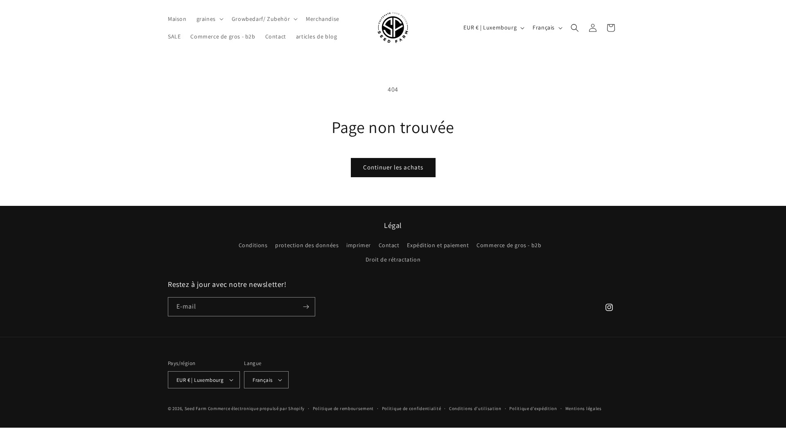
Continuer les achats (393, 167)
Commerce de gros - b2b (509, 245)
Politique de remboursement (343, 408)
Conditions (253, 245)
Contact (389, 245)
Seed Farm (196, 408)
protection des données (307, 245)
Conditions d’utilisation (475, 408)
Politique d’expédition (533, 408)
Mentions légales (583, 408)
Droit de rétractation (393, 259)
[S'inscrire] (306, 306)
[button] (209, 18)
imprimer (358, 245)
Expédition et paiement (438, 245)
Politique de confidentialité (411, 408)
